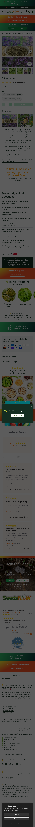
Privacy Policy (14, 810)
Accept (16, 814)
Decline (16, 819)
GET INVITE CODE (17, 415)
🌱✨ (17, 411)
